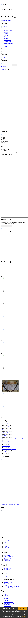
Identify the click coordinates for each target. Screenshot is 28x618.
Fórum (5, 573)
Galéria (6, 33)
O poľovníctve (7, 541)
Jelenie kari (5, 432)
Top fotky (6, 598)
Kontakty (6, 600)
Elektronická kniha (8, 43)
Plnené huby (5, 452)
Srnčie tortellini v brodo (8, 426)
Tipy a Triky (6, 543)
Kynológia (6, 547)
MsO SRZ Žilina (5, 157)
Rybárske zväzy (7, 555)
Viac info (23, 616)
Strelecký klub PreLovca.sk (10, 587)
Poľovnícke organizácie (9, 556)
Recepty (6, 32)
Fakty (5, 46)
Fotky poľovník (7, 596)
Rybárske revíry (7, 558)
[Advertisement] (14, 85)
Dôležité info (7, 560)
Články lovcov (7, 40)
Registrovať (3, 66)
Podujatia (6, 545)
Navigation (4, 26)
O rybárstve (6, 542)
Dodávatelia (7, 35)
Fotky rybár (6, 595)
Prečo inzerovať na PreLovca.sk (11, 586)
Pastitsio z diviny (6, 435)
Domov (2, 69)
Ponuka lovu (7, 576)
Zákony (6, 38)
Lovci (5, 36)
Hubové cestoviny (6, 446)
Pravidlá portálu (7, 606)
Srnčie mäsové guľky (7, 429)
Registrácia (6, 12)
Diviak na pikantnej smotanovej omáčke (10, 504)
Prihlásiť (6, 14)
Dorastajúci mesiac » (6, 20)
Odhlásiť (3, 68)
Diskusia (6, 574)
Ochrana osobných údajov (10, 603)
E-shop (5, 585)
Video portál (6, 583)
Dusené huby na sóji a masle (9, 449)
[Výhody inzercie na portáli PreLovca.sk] (1, 228)
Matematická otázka (6, 219)
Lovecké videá (7, 41)
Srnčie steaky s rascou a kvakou (9, 424)
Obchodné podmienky (9, 602)
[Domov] (1, 1)
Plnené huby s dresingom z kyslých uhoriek (12, 438)
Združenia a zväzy (8, 30)
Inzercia (6, 44)
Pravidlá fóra (7, 604)
